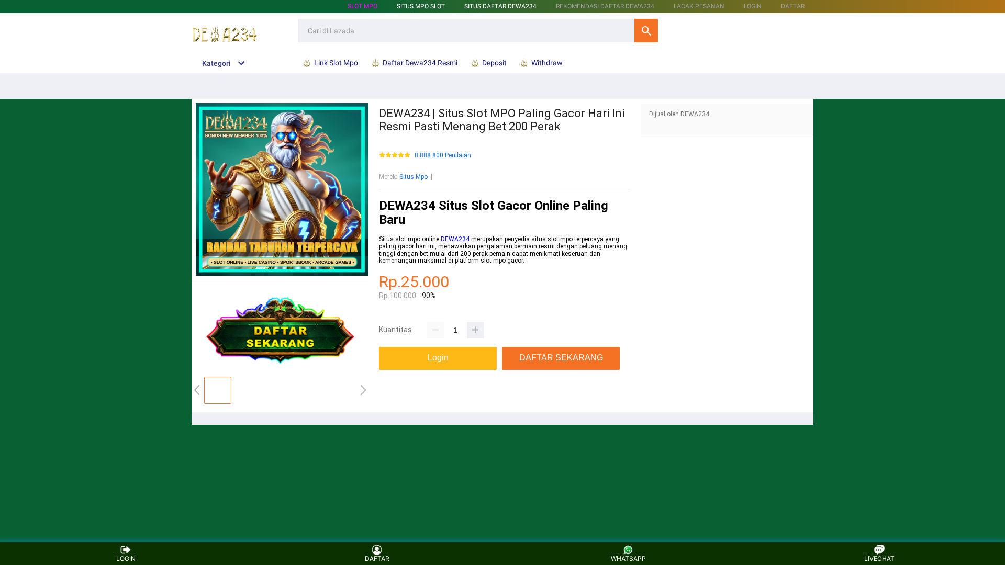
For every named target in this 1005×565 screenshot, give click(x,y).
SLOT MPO (362, 6)
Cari (646, 30)
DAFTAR (793, 6)
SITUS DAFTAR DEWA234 (500, 6)
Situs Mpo (413, 176)
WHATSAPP (628, 558)
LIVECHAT (879, 558)
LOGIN (753, 6)
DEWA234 (455, 239)
